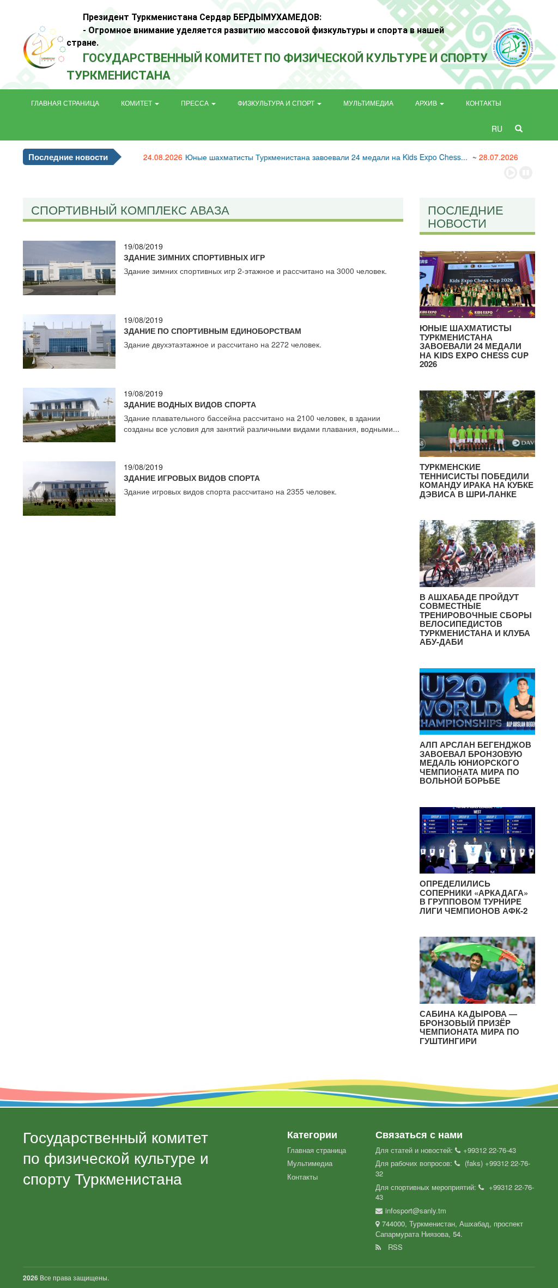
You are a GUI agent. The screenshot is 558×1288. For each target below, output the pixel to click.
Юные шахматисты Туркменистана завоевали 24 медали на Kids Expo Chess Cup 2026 (474, 346)
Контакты (483, 102)
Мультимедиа (368, 102)
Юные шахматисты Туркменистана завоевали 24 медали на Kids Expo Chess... (304, 156)
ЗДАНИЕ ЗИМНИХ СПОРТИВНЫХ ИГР (194, 257)
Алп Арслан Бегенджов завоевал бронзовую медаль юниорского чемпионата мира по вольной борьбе (475, 762)
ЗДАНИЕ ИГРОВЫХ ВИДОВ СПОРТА (192, 477)
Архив (427, 102)
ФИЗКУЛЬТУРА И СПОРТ (277, 102)
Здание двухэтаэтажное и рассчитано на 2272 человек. (223, 344)
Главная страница (65, 102)
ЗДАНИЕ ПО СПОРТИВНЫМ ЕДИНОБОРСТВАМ (212, 330)
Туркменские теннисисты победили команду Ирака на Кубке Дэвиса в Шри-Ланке (476, 480)
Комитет (137, 102)
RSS (393, 1247)
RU (498, 128)
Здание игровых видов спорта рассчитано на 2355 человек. (230, 491)
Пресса (195, 102)
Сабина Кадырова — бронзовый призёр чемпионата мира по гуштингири (469, 1027)
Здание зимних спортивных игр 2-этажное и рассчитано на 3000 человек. (255, 270)
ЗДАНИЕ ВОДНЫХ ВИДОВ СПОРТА (190, 404)
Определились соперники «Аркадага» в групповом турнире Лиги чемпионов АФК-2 (474, 897)
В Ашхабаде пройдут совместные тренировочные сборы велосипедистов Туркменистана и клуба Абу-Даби (476, 619)
